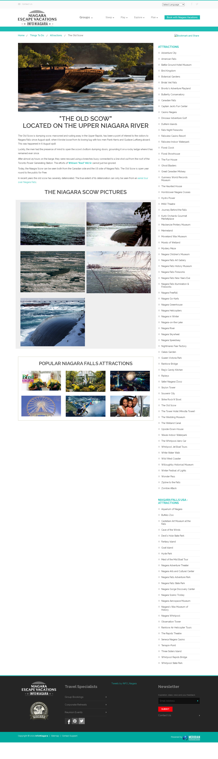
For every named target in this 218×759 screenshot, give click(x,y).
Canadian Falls (168, 100)
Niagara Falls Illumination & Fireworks (175, 285)
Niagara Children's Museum (175, 254)
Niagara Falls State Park (173, 583)
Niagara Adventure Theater (175, 565)
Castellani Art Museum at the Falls (176, 522)
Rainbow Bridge (169, 364)
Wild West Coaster (171, 458)
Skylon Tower (168, 387)
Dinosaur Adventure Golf (174, 118)
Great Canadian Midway (173, 171)
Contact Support (69, 736)
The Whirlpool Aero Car (173, 441)
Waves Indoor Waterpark (174, 435)
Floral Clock (167, 147)
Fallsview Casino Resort (173, 136)
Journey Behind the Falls (174, 210)
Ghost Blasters (168, 165)
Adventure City (169, 53)
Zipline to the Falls (170, 482)
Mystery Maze (168, 248)
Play (123, 17)
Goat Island (167, 547)
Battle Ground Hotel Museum (176, 65)
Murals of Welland (170, 242)
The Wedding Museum (173, 417)
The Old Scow (168, 405)
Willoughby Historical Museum (177, 464)
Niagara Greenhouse (171, 304)
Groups (84, 17)
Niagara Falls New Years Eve (175, 278)
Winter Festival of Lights (173, 470)
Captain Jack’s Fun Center (174, 106)
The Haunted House (171, 186)
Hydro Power (168, 198)
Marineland (167, 230)
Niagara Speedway (170, 340)
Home (21, 35)
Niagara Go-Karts (170, 298)
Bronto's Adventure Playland (176, 88)
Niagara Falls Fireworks (173, 272)
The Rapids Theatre (171, 633)
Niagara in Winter (170, 316)
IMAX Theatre (168, 204)
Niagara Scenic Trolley (172, 595)
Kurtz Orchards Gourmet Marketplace (174, 217)
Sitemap (55, 736)
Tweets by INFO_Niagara (124, 683)
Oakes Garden (168, 352)
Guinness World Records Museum (174, 179)
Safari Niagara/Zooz (171, 381)
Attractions (56, 35)
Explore (138, 17)
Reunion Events (73, 712)
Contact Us (27, 4)
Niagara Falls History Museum (176, 266)
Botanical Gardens (170, 76)
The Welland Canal (171, 423)
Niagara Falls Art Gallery (173, 260)
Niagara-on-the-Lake (172, 322)
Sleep (109, 17)
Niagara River (168, 328)
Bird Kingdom (168, 70)
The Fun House (169, 159)
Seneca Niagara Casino (173, 639)
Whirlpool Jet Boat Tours (174, 447)
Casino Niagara (169, 112)
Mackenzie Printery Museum (175, 224)
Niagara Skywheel (170, 334)
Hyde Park (166, 553)
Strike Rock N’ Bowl (171, 399)
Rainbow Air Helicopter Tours (176, 627)
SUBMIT (165, 709)
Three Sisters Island (171, 651)
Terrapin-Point (168, 645)
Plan (153, 17)
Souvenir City (168, 393)
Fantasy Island (168, 541)
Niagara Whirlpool (170, 615)
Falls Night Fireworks (172, 130)
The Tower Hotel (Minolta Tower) (178, 411)
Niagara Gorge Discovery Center (178, 589)
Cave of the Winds (170, 530)
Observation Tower (171, 621)
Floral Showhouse (170, 154)
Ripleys (165, 375)
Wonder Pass (168, 476)
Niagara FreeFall (169, 292)
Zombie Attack (169, 488)
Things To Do (37, 35)
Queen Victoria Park (171, 358)
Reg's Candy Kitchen (172, 370)
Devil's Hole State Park (172, 535)
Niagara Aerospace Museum (175, 601)
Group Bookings (74, 697)
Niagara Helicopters (171, 310)
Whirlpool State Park (171, 663)
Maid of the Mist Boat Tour (174, 559)
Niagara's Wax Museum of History (174, 608)
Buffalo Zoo (167, 515)
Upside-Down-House (172, 429)
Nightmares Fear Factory (174, 346)
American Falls (168, 59)
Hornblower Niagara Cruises (175, 192)
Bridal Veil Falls (169, 82)
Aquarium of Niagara (171, 509)
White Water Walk (170, 452)
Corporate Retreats (76, 704)
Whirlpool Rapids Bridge (174, 657)
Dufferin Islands (169, 124)
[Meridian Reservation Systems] (191, 737)
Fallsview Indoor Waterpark (175, 142)
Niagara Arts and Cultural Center (177, 571)
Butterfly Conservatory (172, 94)
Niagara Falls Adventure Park (175, 577)
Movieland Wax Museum (174, 236)
